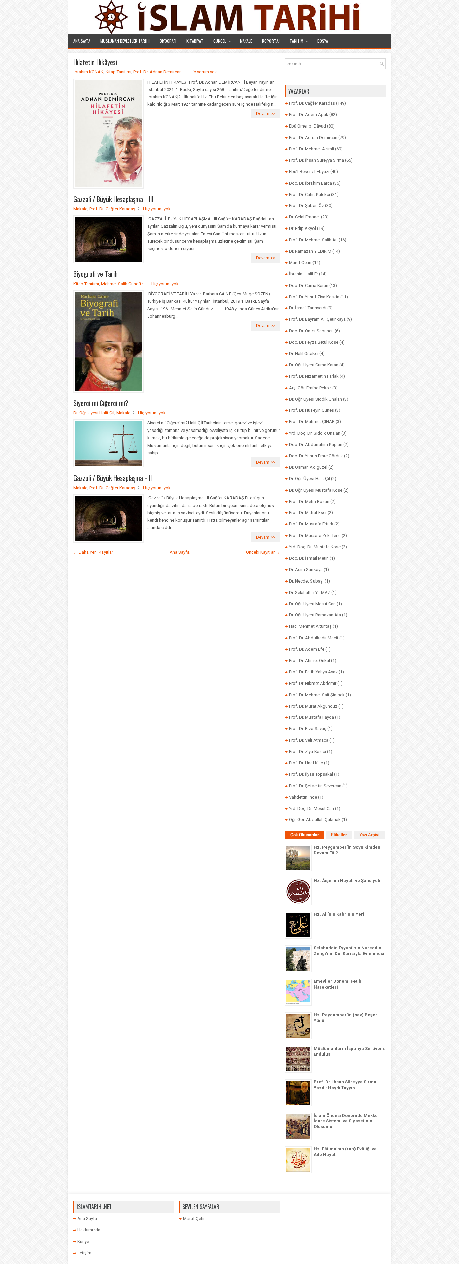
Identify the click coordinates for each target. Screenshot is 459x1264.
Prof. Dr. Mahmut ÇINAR (312, 421)
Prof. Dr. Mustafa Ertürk (311, 523)
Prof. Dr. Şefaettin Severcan (315, 785)
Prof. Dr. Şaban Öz (306, 205)
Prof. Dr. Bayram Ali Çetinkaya (317, 319)
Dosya (322, 41)
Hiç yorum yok (203, 71)
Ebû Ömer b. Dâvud (307, 126)
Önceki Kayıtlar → (263, 552)
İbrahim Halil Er (303, 273)
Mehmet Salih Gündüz (122, 283)
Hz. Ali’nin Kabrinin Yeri (339, 914)
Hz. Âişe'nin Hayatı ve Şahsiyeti (347, 880)
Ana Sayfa (81, 41)
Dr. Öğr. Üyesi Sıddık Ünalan (315, 399)
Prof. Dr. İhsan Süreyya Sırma (316, 160)
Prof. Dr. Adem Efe (306, 649)
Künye (83, 1241)
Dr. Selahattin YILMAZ (309, 592)
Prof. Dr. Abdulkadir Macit (313, 637)
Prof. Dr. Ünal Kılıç (306, 762)
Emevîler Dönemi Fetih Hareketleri (337, 984)
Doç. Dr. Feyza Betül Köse (313, 342)
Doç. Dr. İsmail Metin (309, 558)
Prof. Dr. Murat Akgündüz (313, 706)
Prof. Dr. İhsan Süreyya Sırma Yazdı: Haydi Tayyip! (345, 1084)
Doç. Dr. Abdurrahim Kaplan (315, 444)
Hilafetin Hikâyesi (95, 62)
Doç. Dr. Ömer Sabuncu (311, 330)
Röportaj (271, 41)
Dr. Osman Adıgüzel (308, 467)
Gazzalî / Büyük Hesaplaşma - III (113, 199)
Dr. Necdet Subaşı (306, 581)
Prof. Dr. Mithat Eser (308, 512)
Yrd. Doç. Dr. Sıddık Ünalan (314, 433)
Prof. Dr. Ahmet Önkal (309, 660)
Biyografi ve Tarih (95, 273)
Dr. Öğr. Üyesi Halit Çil (93, 412)
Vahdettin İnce (303, 797)
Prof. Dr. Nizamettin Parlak (314, 376)
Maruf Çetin (300, 262)
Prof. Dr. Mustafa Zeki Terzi (315, 535)
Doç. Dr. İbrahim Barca (310, 183)
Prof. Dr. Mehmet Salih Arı (313, 239)
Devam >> (265, 113)
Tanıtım (299, 41)
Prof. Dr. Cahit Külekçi (309, 194)
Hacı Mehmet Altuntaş (310, 626)
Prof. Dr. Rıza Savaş (307, 728)
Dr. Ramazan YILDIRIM (310, 251)
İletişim (84, 1252)
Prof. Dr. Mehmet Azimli (311, 148)
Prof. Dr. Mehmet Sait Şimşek (317, 694)
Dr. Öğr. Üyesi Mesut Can (312, 603)
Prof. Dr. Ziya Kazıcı (307, 751)
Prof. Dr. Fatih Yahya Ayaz (313, 671)
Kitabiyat (194, 41)
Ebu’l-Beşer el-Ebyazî (309, 171)
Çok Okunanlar (304, 834)
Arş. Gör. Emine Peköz (310, 387)
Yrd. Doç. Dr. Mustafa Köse (315, 546)
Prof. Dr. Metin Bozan (309, 501)
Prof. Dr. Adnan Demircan (157, 71)
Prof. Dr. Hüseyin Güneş (311, 410)
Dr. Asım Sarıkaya (306, 569)
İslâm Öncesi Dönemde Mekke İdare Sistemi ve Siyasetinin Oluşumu (346, 1121)
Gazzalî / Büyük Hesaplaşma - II (112, 478)
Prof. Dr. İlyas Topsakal (311, 774)
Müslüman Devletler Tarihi (125, 41)
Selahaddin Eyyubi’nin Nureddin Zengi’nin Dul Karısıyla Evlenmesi (349, 950)
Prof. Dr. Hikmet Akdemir (312, 683)
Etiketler (339, 834)
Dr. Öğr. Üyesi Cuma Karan (313, 364)
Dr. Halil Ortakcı (303, 353)
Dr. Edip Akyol (302, 228)
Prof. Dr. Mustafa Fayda (311, 717)
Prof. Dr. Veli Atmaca (308, 740)
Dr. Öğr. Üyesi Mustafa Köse (315, 490)
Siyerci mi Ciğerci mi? (100, 403)
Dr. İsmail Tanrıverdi (307, 307)
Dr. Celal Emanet (304, 216)
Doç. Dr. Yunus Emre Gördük (316, 455)
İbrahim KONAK (88, 71)
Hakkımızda (88, 1229)
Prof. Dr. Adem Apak (308, 114)
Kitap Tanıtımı (118, 71)
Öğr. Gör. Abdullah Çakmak (315, 819)
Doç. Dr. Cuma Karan (308, 285)
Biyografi (168, 41)
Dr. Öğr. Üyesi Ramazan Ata (315, 614)
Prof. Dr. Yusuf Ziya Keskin (314, 296)
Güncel (222, 41)
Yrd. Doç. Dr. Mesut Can (311, 808)
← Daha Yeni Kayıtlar (93, 552)
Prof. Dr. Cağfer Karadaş (112, 208)
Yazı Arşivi (369, 834)
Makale (246, 41)
